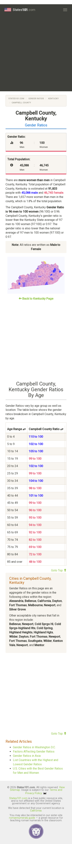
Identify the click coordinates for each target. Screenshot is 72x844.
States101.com (16, 98)
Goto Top (57, 570)
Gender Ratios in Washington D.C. (34, 747)
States (24, 10)
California (36, 810)
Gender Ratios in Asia (27, 756)
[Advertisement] (36, 53)
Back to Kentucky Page (37, 298)
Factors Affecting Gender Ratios (33, 751)
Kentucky (53, 98)
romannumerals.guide (22, 817)
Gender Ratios (36, 98)
